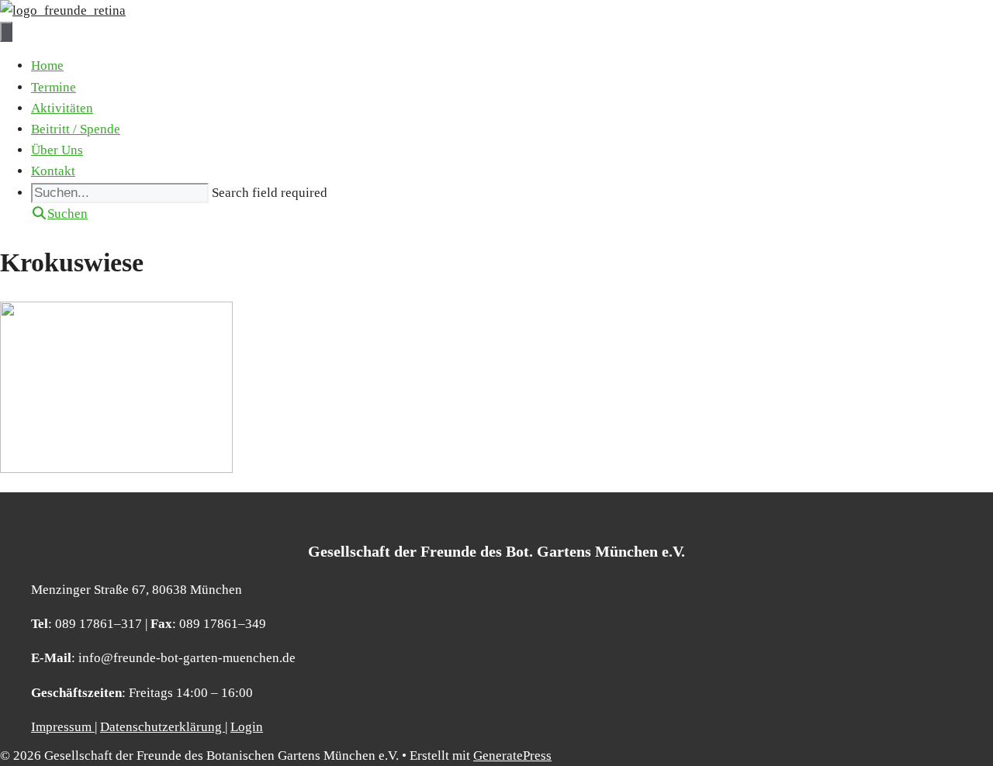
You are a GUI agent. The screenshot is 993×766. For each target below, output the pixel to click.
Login (246, 726)
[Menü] (6, 32)
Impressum (63, 726)
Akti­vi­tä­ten (62, 108)
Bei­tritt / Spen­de (75, 129)
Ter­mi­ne (53, 87)
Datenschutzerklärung (162, 726)
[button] (59, 213)
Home (47, 65)
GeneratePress (512, 755)
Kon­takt (53, 171)
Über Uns (57, 150)
